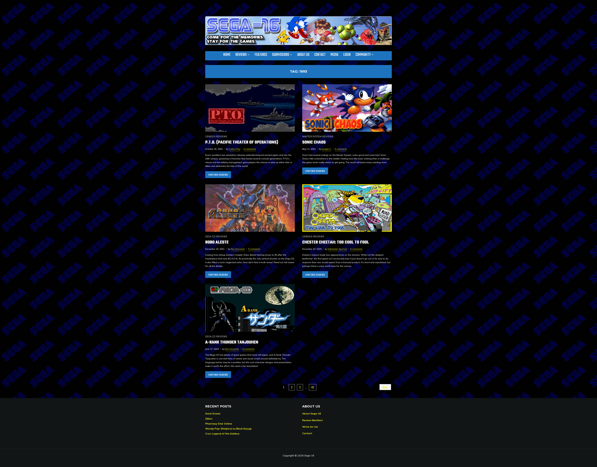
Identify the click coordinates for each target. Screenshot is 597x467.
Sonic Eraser (213, 413)
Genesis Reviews (216, 136)
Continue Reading (218, 174)
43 (312, 387)
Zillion (208, 418)
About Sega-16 (311, 413)
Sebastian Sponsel (337, 249)
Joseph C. (326, 149)
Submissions (280, 55)
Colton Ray (234, 149)
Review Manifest (312, 420)
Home (226, 55)
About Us (303, 55)
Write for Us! (310, 426)
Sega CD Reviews (216, 236)
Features (261, 55)
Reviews (241, 55)
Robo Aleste (217, 242)
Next (385, 387)
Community (363, 55)
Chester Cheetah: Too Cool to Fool (335, 242)
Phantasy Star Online (218, 423)
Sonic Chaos (314, 142)
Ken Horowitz (238, 249)
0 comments (250, 149)
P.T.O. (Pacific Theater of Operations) (241, 142)
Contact (320, 55)
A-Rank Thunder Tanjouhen (231, 342)
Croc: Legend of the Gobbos (222, 433)
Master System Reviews (317, 136)
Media (334, 55)
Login (347, 55)
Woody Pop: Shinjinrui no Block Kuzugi (228, 428)
